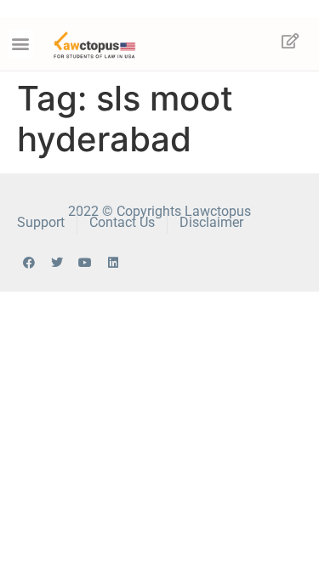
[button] (21, 44)
